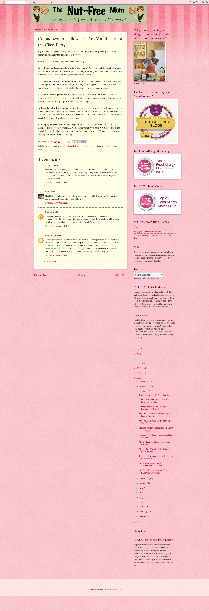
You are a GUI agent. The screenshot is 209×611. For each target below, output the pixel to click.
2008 (139, 522)
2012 (139, 363)
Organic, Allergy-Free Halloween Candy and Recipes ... (156, 429)
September (144, 478)
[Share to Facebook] (82, 141)
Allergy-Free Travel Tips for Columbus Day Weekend (155, 450)
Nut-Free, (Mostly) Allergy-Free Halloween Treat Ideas (153, 471)
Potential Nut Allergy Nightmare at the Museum (155, 436)
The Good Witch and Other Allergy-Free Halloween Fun (156, 457)
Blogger (117, 589)
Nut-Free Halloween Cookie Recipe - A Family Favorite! (155, 415)
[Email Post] (68, 141)
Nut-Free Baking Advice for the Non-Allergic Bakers (153, 237)
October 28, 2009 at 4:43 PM (57, 182)
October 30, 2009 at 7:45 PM (57, 255)
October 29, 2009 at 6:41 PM (57, 226)
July (142, 487)
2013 (139, 358)
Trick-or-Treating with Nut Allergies (154, 395)
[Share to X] (79, 141)
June (142, 492)
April (142, 501)
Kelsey (48, 191)
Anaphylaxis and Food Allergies (147, 231)
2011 (139, 368)
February (144, 511)
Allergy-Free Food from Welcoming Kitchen (154, 443)
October (143, 391)
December (144, 381)
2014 (139, 354)
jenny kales (73, 145)
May (142, 497)
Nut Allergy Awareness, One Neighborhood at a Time (151, 464)
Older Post (121, 275)
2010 (139, 372)
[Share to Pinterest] (85, 141)
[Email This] (73, 141)
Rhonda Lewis (51, 235)
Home (81, 275)
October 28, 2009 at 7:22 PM (57, 202)
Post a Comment (49, 261)
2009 (139, 377)
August (143, 483)
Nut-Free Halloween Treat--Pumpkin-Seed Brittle (155, 422)
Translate (154, 278)
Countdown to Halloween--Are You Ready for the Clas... (154, 400)
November (144, 386)
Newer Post (41, 275)
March (143, 506)
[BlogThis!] (76, 141)
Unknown (49, 212)
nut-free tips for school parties (91, 145)
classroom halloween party (56, 145)
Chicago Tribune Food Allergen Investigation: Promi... (152, 407)
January (143, 516)
